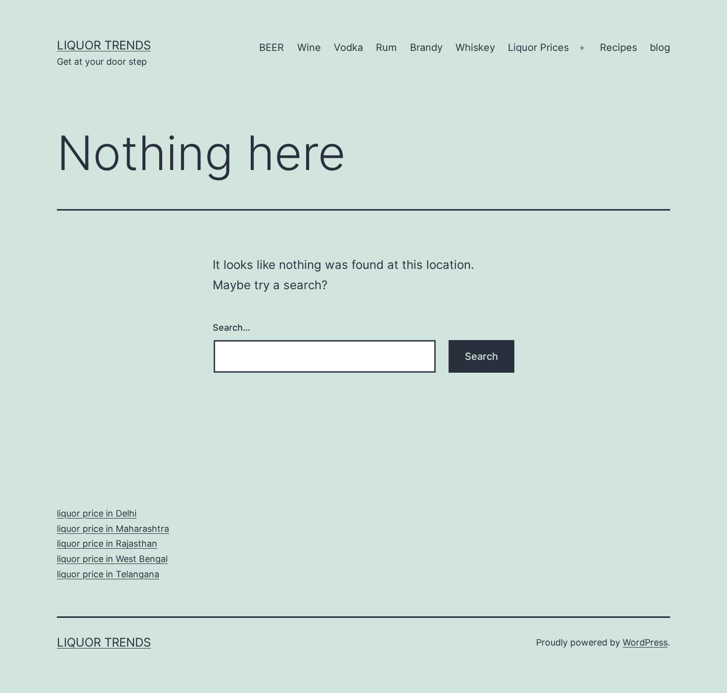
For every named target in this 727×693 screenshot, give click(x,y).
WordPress (645, 642)
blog (660, 47)
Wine (309, 47)
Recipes (618, 47)
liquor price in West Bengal (112, 559)
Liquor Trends (104, 45)
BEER (271, 47)
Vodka (348, 47)
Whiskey (475, 47)
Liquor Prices (538, 47)
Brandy (426, 47)
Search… (231, 327)
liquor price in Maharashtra (113, 528)
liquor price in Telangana (108, 574)
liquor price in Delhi (96, 513)
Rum (386, 47)
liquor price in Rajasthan (107, 543)
